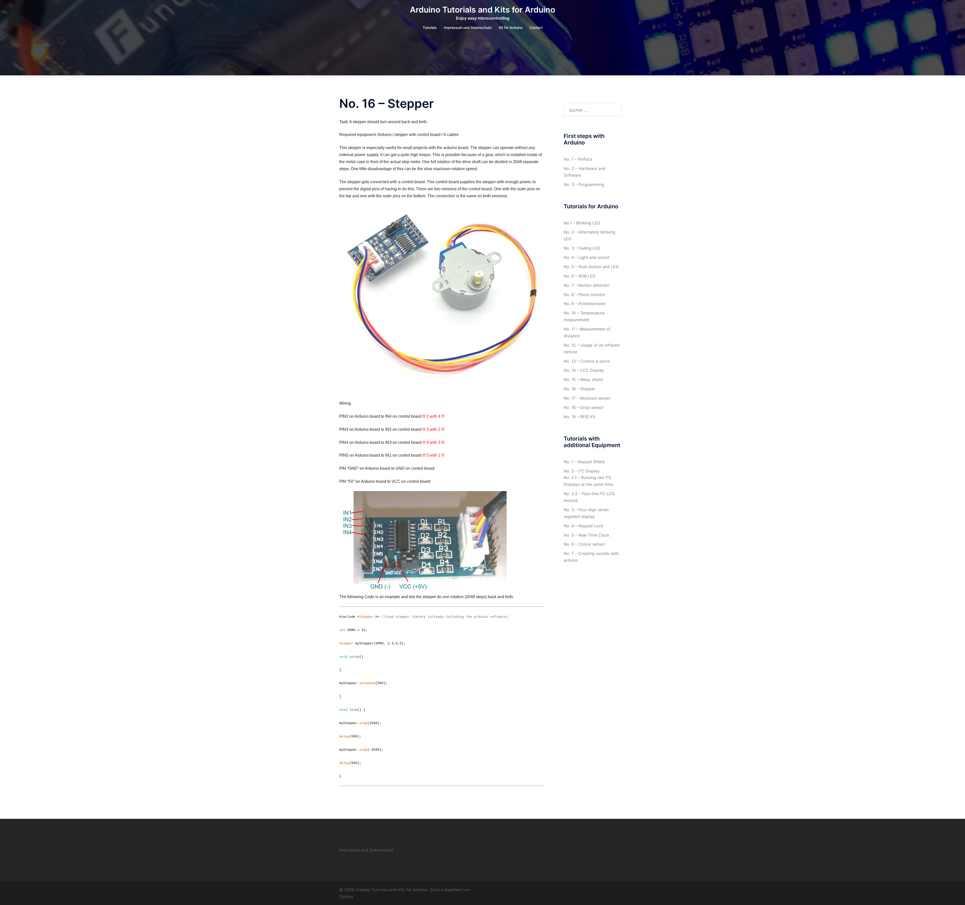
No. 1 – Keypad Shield (584, 461)
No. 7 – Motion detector (586, 285)
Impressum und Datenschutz (468, 27)
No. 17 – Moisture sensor (587, 398)
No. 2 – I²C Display (582, 470)
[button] (442, 293)
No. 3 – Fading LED (582, 248)
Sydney (346, 896)
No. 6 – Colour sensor (584, 544)
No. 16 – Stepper (579, 388)
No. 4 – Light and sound (586, 257)
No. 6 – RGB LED (580, 275)
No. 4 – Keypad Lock (583, 525)
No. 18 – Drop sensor (584, 407)
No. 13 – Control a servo (587, 361)
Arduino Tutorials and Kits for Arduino (482, 10)
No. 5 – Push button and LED (591, 266)
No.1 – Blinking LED (582, 222)
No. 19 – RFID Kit (580, 416)
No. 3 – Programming (584, 184)
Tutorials (430, 27)
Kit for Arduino (510, 27)
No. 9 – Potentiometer (585, 303)
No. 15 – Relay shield (583, 379)
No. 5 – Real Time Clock (586, 535)
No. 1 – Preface (578, 159)
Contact (536, 27)
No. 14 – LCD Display (584, 370)
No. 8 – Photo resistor (584, 294)
